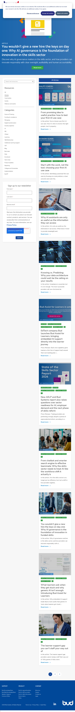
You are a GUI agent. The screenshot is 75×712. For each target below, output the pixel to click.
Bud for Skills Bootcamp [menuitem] (25, 694)
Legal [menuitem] (36, 696)
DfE (5, 131)
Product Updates (9, 163)
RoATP (6, 174)
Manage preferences (33, 13)
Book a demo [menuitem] (22, 696)
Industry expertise (9, 126)
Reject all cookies (62, 13)
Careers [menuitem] (37, 692)
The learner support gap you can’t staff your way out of (54, 648)
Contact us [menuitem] (38, 694)
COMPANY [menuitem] (38, 686)
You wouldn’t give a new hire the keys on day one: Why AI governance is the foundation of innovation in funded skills (54, 530)
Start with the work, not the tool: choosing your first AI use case (54, 167)
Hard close (7, 160)
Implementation (9, 171)
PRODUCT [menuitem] (22, 686)
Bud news (7, 151)
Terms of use (28, 705)
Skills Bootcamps (9, 140)
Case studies (8, 98)
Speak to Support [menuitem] (6, 694)
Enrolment (7, 157)
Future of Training (9, 114)
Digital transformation (10, 123)
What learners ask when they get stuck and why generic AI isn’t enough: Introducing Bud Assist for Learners (53, 590)
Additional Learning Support (12, 143)
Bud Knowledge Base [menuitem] (7, 690)
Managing (7, 120)
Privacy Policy (11, 225)
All (5, 92)
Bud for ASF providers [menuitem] (24, 692)
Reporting (7, 166)
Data (6, 154)
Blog (6, 149)
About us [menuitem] (37, 690)
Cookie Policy (43, 705)
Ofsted (6, 134)
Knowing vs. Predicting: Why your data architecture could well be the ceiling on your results (54, 276)
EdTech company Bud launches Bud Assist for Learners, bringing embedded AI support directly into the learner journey (52, 337)
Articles (7, 95)
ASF (6, 146)
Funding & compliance (11, 117)
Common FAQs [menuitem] (6, 696)
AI (5, 129)
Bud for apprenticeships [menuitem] (25, 690)
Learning (7, 137)
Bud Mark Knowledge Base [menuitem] (9, 692)
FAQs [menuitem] (20, 698)
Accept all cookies (47, 13)
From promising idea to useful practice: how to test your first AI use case (54, 115)
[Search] (32, 81)
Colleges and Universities (11, 168)
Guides (6, 101)
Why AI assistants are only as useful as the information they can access (54, 220)
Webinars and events (10, 104)
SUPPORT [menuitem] (5, 686)
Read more (37, 68)
